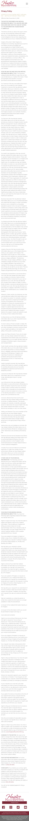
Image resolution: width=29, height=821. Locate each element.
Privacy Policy (24, 813)
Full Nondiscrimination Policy (16, 819)
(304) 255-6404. (10, 764)
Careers (7, 813)
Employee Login (18, 813)
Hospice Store (14, 802)
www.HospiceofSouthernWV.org (15, 731)
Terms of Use (11, 813)
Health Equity (19, 819)
